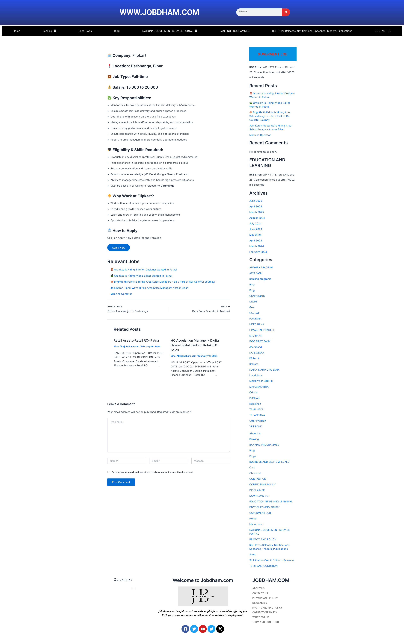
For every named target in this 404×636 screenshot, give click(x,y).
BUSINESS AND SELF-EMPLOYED (269, 461)
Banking (47, 30)
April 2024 (255, 240)
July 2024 (255, 223)
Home (16, 30)
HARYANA (255, 318)
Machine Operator (121, 293)
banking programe (260, 278)
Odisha (253, 392)
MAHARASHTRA (259, 386)
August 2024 (257, 217)
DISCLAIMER (257, 490)
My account (256, 524)
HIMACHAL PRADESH (262, 329)
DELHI (253, 301)
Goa (251, 307)
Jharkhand (255, 347)
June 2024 (255, 229)
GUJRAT (254, 312)
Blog (117, 30)
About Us (255, 433)
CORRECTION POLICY (262, 484)
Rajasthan (255, 403)
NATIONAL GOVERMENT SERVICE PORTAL (167, 30)
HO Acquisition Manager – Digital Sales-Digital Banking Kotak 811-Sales (195, 345)
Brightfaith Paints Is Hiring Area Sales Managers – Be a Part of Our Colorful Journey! (164, 281)
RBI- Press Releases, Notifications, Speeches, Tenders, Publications (312, 30)
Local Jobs (85, 30)
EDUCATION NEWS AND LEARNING (270, 501)
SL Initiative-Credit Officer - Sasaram (271, 560)
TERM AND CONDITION (263, 565)
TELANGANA (257, 415)
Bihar (116, 346)
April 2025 (255, 206)
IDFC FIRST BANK (259, 341)
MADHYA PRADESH (261, 381)
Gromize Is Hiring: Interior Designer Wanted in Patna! (145, 269)
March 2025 (256, 212)
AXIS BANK (255, 273)
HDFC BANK (256, 324)
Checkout (255, 473)
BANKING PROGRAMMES (235, 30)
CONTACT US (383, 30)
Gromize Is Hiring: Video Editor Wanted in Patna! (142, 275)
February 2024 (258, 251)
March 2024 (256, 246)
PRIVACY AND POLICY (262, 539)
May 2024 (255, 234)
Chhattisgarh (257, 295)
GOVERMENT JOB (260, 512)
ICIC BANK (255, 335)
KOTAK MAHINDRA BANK (264, 369)
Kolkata (253, 364)
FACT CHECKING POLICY (264, 507)
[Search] (286, 12)
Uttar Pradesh (257, 420)
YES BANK (255, 426)
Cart (252, 467)
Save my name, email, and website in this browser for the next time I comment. (153, 472)
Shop (252, 554)
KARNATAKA (256, 352)
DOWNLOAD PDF (259, 495)
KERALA (254, 358)
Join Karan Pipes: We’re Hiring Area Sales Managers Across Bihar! (149, 287)
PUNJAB (254, 398)
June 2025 (255, 200)
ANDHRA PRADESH (261, 267)
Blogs (252, 456)
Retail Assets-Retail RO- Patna (136, 340)
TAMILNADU (256, 409)
